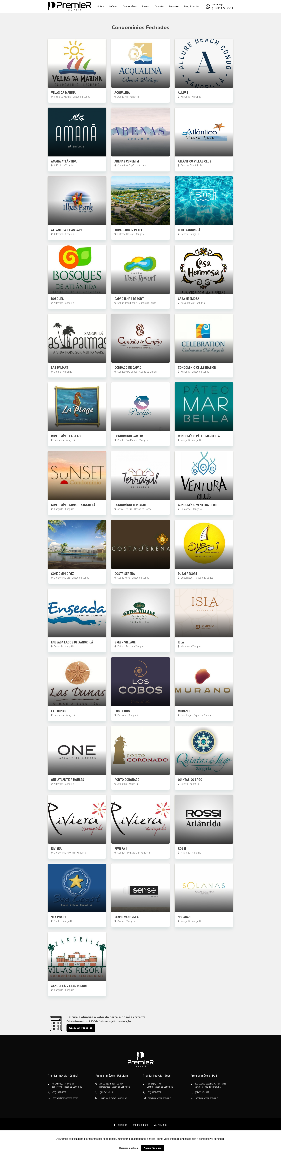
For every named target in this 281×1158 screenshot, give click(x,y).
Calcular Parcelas (81, 1028)
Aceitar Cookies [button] (152, 1148)
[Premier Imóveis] (140, 1059)
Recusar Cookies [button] (128, 1148)
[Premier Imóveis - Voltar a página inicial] (69, 6)
